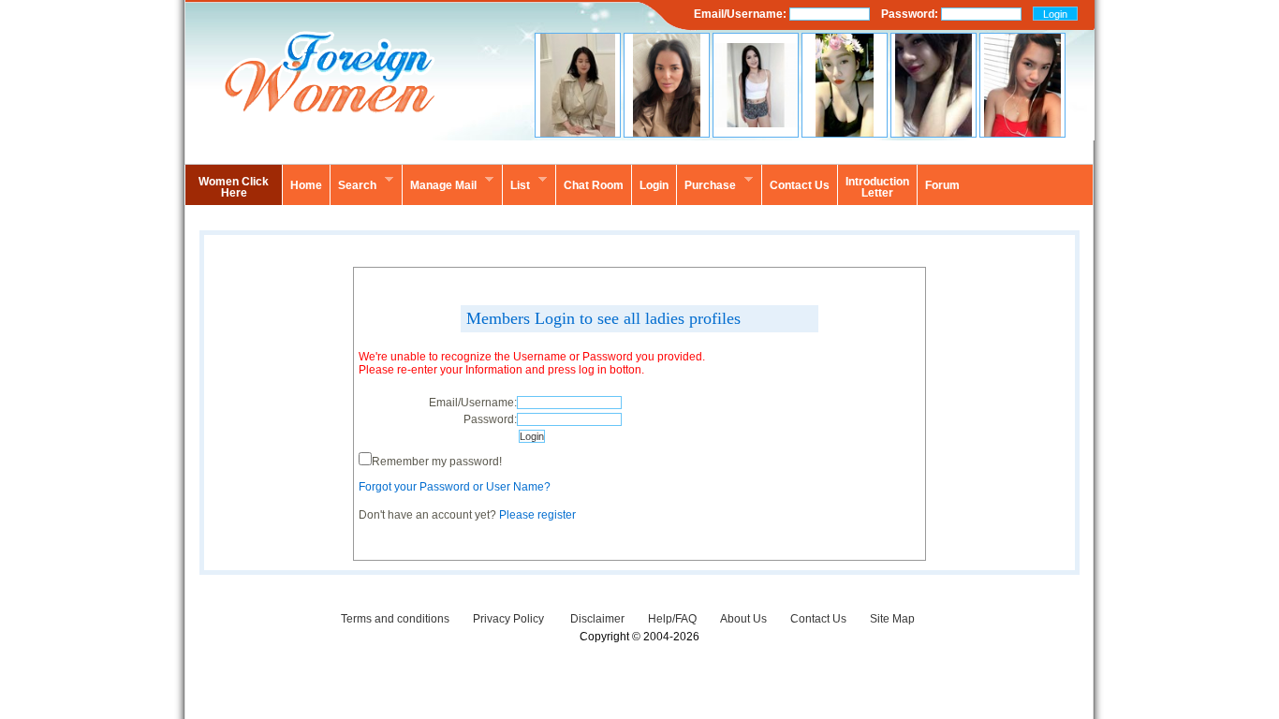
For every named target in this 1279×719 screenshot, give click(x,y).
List (516, 182)
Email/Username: (741, 14)
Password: (911, 14)
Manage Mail (439, 182)
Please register (537, 514)
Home (306, 185)
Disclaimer (597, 618)
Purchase (706, 182)
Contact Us (818, 618)
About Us (743, 618)
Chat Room (594, 185)
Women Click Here (233, 187)
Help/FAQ (672, 618)
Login (654, 185)
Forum (942, 185)
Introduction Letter (877, 187)
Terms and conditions (395, 618)
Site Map (892, 618)
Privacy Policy (510, 618)
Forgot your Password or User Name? (455, 486)
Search (353, 182)
